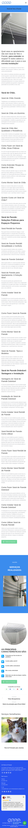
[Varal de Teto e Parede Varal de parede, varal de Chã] (14, 591)
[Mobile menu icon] (26, 3)
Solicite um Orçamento (10, 541)
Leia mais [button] (5, 808)
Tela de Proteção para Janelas (14, 748)
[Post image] (14, 729)
